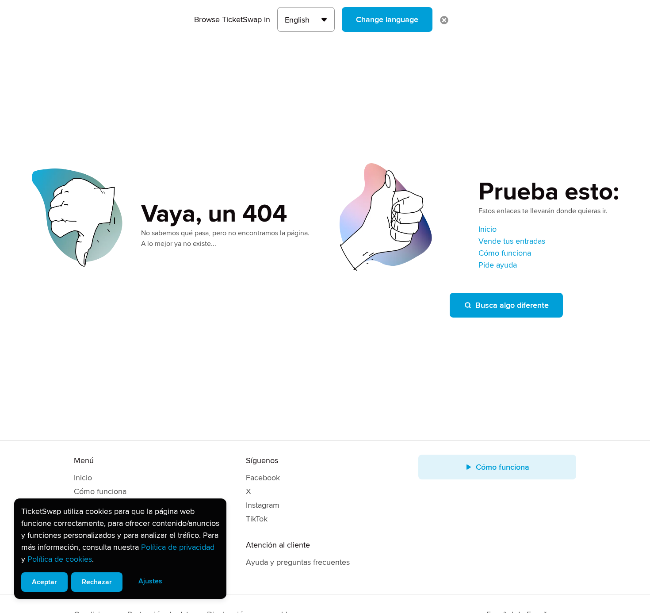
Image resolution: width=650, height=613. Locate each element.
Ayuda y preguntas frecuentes (298, 562)
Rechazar (97, 582)
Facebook (263, 478)
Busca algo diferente (512, 305)
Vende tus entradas (511, 241)
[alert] (120, 548)
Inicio (487, 229)
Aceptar (44, 582)
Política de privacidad (177, 547)
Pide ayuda (497, 265)
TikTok (257, 519)
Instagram (262, 505)
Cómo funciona (504, 253)
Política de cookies (59, 559)
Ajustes (150, 581)
